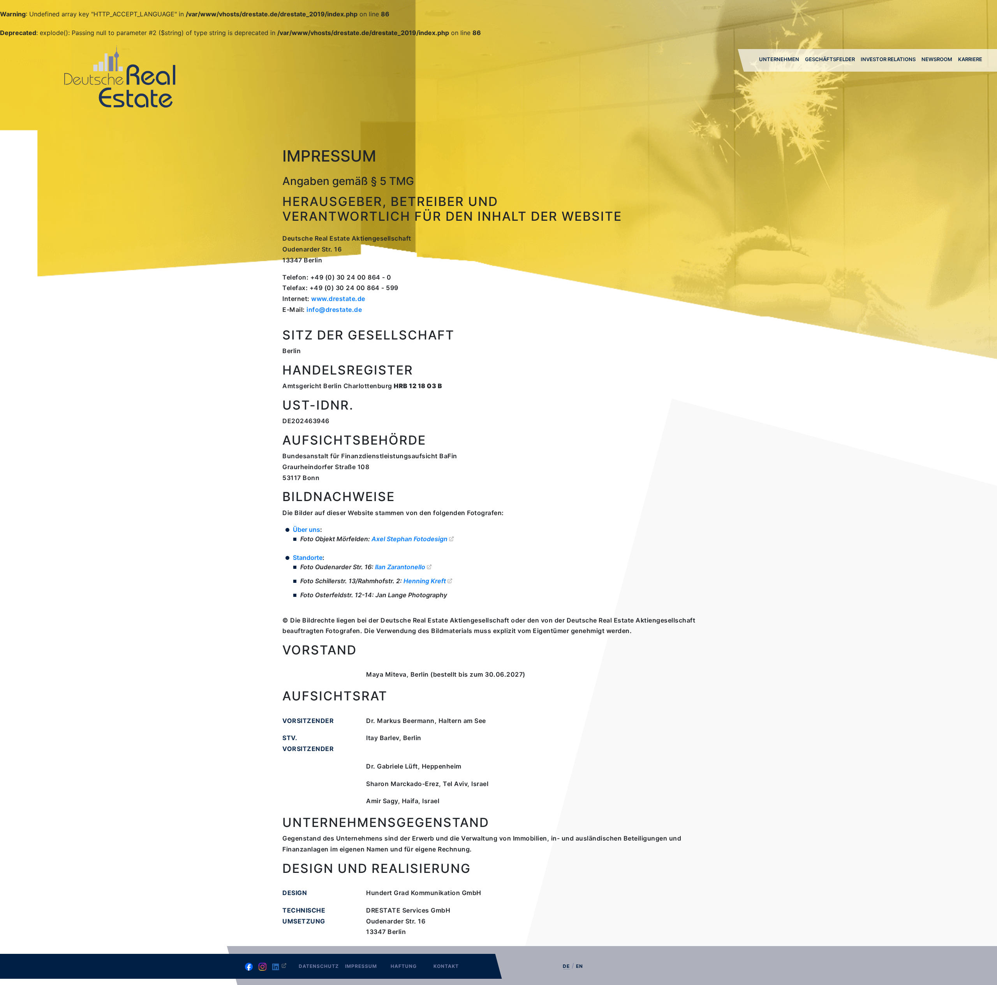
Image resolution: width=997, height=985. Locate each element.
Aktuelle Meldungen (937, 81)
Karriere (970, 59)
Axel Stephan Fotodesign (409, 539)
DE (566, 966)
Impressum (361, 966)
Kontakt (446, 966)
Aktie (868, 80)
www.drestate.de (338, 299)
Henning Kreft (424, 581)
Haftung (404, 966)
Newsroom (936, 59)
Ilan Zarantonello (400, 567)
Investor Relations (888, 59)
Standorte (307, 557)
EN (579, 966)
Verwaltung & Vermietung (825, 81)
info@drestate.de (334, 309)
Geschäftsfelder (830, 59)
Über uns (772, 80)
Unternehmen (779, 59)
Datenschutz (319, 966)
